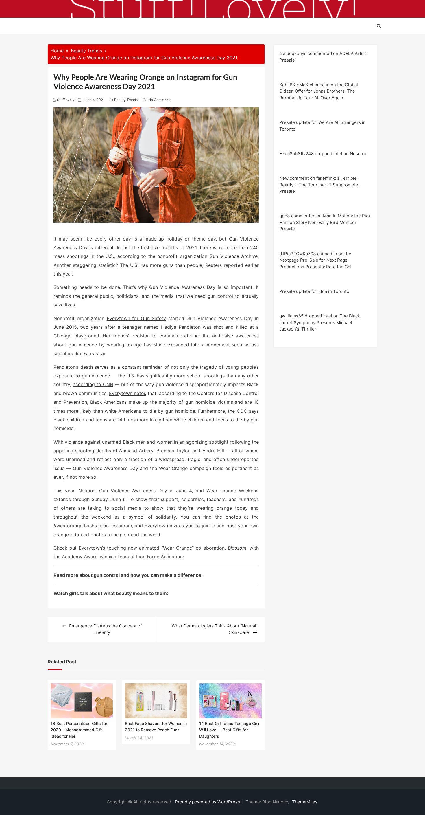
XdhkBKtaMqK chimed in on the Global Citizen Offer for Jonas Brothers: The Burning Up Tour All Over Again (318, 91)
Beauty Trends (126, 100)
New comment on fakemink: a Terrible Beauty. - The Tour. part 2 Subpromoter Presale (319, 184)
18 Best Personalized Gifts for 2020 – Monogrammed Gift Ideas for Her (79, 729)
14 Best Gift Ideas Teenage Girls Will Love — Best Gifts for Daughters (229, 729)
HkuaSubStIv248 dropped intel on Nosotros (324, 153)
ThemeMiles (304, 802)
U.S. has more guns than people (166, 265)
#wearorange (67, 525)
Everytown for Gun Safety (136, 318)
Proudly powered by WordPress (208, 802)
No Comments (159, 100)
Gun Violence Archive (233, 256)
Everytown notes (127, 393)
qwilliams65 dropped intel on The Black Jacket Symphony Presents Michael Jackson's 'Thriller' (319, 322)
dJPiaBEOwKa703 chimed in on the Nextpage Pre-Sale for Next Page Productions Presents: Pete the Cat (315, 260)
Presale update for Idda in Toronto (314, 291)
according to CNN (93, 384)
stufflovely (66, 100)
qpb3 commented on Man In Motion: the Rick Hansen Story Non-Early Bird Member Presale (325, 222)
